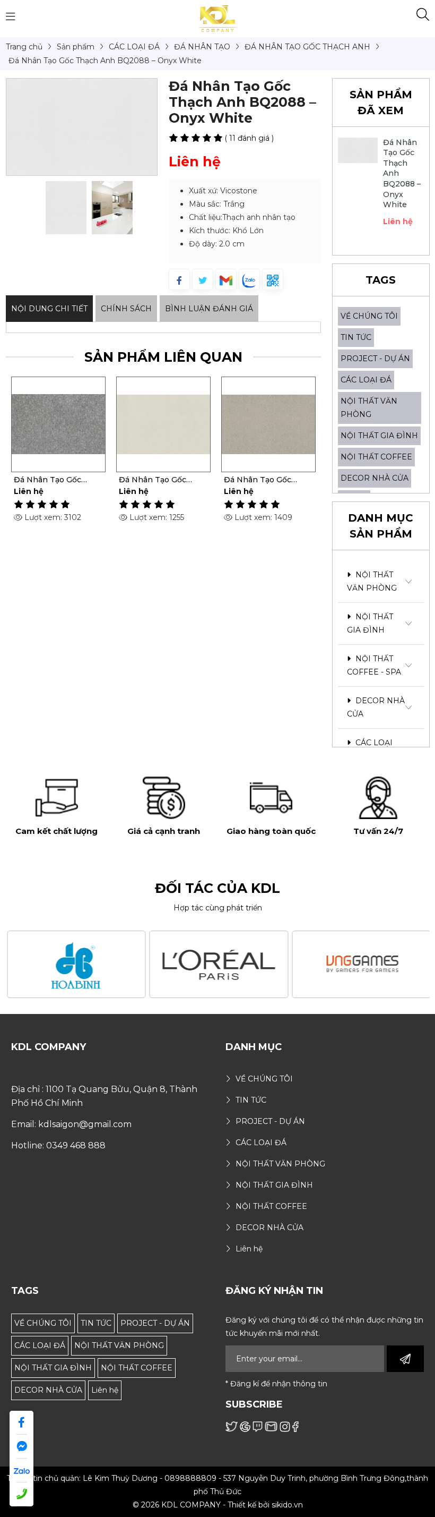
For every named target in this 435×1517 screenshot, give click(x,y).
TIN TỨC (356, 337)
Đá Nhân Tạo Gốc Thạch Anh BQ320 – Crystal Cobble (157, 479)
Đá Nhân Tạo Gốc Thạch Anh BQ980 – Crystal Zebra (262, 479)
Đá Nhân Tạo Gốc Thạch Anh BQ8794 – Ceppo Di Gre (54, 479)
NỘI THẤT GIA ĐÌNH (379, 435)
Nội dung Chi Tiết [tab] (49, 308)
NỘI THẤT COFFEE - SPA (374, 665)
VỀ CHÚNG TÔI (369, 316)
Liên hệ (104, 1390)
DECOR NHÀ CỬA (374, 478)
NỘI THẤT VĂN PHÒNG (372, 581)
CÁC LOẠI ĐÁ (366, 380)
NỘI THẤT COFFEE (376, 457)
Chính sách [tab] (126, 308)
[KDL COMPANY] (217, 18)
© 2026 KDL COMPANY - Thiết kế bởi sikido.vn (218, 1505)
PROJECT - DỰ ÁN (375, 358)
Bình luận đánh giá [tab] (209, 308)
